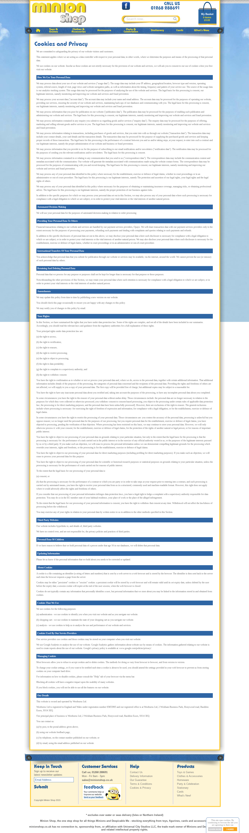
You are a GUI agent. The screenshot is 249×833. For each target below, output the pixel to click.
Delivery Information (141, 776)
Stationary (183, 787)
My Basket (207, 14)
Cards (180, 791)
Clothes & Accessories (190, 776)
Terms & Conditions (141, 783)
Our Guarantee (138, 780)
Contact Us (136, 772)
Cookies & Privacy (140, 787)
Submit (41, 786)
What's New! (184, 795)
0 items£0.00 (207, 19)
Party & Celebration (188, 783)
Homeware (183, 780)
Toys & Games (185, 772)
